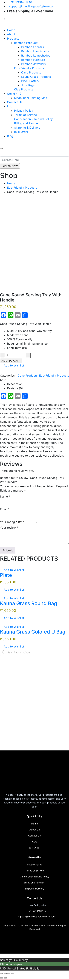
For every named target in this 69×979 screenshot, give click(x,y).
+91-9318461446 (20, 2)
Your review (9, 527)
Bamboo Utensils (32, 47)
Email (5, 509)
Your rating (8, 522)
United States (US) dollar (24, 968)
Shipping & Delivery (27, 127)
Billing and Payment (27, 123)
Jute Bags (27, 85)
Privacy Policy (23, 110)
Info (9, 106)
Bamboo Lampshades (35, 55)
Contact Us (14, 102)
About (11, 34)
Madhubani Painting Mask (31, 98)
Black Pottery (30, 81)
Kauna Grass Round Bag (28, 603)
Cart (34, 841)
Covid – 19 (14, 93)
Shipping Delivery (34, 888)
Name (5, 496)
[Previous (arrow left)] (1, 977)
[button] (12, 365)
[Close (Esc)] (12, 973)
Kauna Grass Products (36, 76)
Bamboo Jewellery (33, 64)
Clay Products (23, 89)
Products (13, 38)
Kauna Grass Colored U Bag (32, 632)
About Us (34, 829)
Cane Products (31, 72)
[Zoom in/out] (1, 973)
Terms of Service (25, 115)
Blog (10, 136)
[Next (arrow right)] (5, 977)
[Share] (8, 973)
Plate (6, 575)
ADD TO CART (11, 360)
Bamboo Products (26, 43)
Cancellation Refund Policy (34, 876)
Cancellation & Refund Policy (33, 119)
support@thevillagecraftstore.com (32, 6)
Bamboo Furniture (33, 59)
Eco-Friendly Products (29, 68)
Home (11, 30)
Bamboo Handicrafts (35, 51)
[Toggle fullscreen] (5, 973)
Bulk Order (21, 132)
